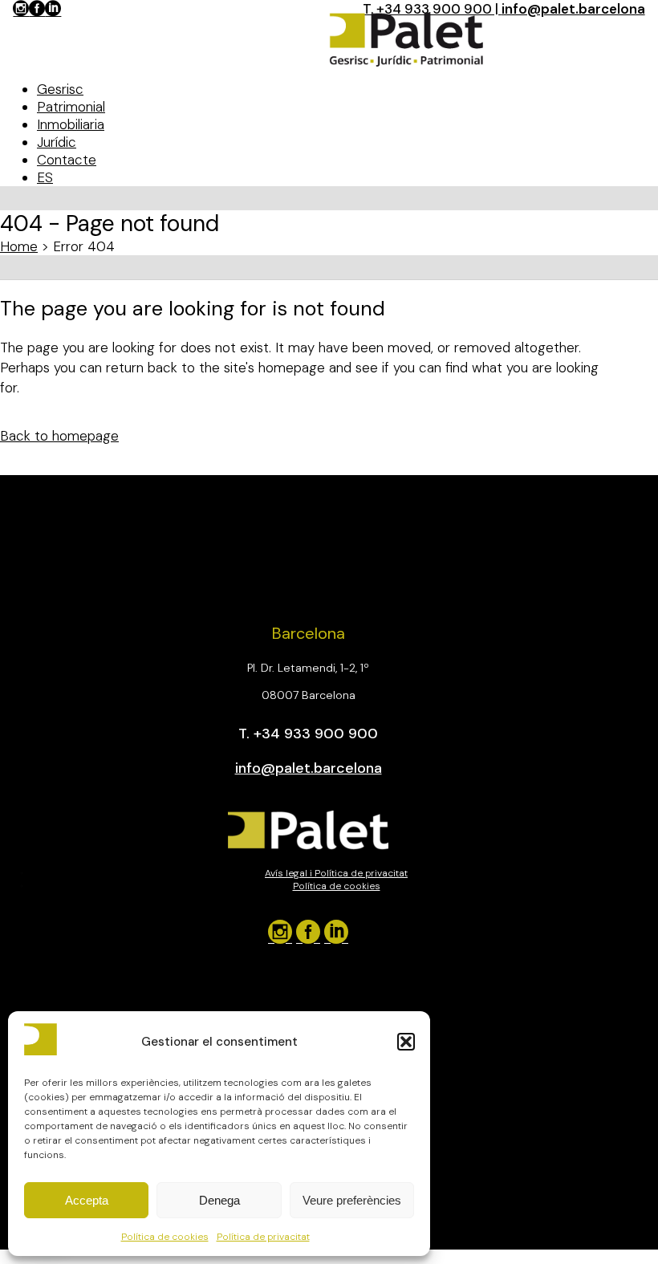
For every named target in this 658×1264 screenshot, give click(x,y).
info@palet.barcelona (573, 9)
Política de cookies (165, 1236)
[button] (406, 1042)
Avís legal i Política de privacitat (336, 873)
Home (19, 246)
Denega (219, 1200)
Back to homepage (59, 436)
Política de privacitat (263, 1236)
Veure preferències (352, 1200)
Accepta (86, 1200)
